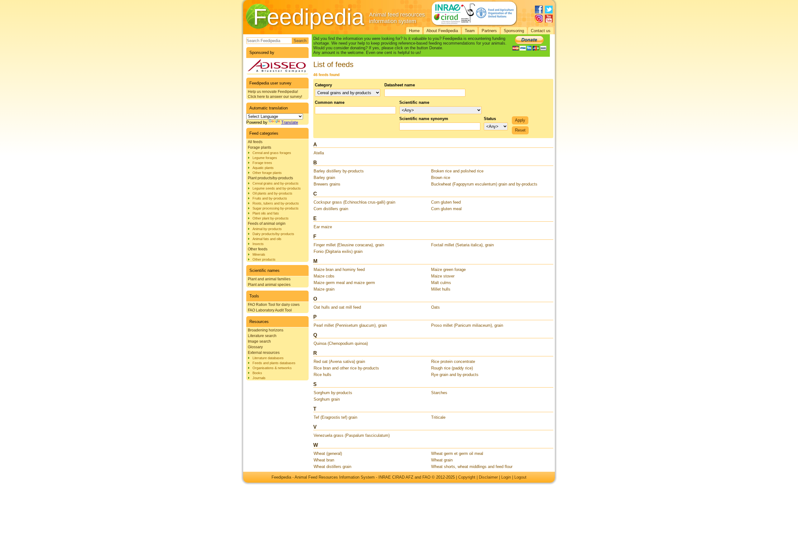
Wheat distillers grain (332, 466)
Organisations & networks (272, 368)
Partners (489, 30)
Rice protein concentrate (453, 361)
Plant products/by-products (270, 178)
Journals (259, 378)
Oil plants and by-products (272, 193)
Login (506, 477)
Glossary (255, 347)
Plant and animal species (269, 284)
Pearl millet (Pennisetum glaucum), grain (350, 325)
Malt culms (441, 282)
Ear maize (323, 226)
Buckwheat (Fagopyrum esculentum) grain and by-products (484, 184)
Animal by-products (267, 229)
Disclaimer (488, 477)
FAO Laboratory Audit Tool (270, 310)
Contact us (540, 30)
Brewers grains (327, 184)
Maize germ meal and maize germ (344, 282)
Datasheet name (399, 85)
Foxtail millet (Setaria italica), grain (462, 245)
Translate (289, 122)
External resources (264, 352)
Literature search (262, 336)
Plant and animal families (269, 279)
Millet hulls (440, 289)
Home (414, 30)
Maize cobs (324, 276)
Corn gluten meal (446, 208)
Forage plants (259, 147)
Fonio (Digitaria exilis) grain (338, 251)
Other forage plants (267, 173)
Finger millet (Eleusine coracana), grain (349, 245)
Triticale (438, 417)
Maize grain (324, 289)
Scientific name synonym (423, 118)
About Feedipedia (442, 30)
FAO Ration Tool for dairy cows (274, 304)
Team (470, 30)
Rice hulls (322, 374)
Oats (435, 307)
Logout (520, 477)
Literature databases (268, 358)
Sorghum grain (327, 399)
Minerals (258, 254)
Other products (264, 259)
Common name (329, 102)
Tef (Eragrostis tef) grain (335, 417)
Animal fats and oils (266, 239)
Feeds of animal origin (267, 223)
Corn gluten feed (446, 202)
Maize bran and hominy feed (339, 269)
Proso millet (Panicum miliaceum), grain (467, 325)
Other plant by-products (270, 218)
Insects (258, 244)
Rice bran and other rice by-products (346, 368)
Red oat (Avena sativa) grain (339, 361)
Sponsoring (514, 30)
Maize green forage (448, 269)
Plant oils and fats (265, 213)
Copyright (466, 477)
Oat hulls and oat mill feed (337, 307)
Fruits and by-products (269, 198)
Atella (319, 153)
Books (257, 373)
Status (490, 118)
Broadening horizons (265, 330)
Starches (439, 392)
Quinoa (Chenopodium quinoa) (341, 343)
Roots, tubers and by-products (275, 203)
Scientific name (414, 102)
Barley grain (324, 177)
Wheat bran (324, 460)
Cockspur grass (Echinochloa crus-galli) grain (354, 202)
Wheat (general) (328, 453)
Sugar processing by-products (275, 208)
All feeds (255, 142)
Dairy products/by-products (273, 234)
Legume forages (264, 158)
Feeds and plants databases (274, 363)
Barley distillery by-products (339, 171)
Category (323, 85)
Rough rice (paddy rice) (452, 368)
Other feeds (257, 249)
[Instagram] (539, 18)
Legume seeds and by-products (276, 188)
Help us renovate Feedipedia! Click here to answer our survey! (275, 94)
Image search (259, 341)
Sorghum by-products (333, 392)
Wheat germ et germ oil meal (457, 453)
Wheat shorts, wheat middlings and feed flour (471, 466)
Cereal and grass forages (271, 153)
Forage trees (262, 163)
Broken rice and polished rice (457, 171)
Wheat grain (442, 460)
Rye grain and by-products (454, 374)
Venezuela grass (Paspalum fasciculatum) (352, 435)
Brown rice (440, 177)
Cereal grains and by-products (275, 183)
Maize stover (442, 276)
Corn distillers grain (331, 208)
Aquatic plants (263, 168)
